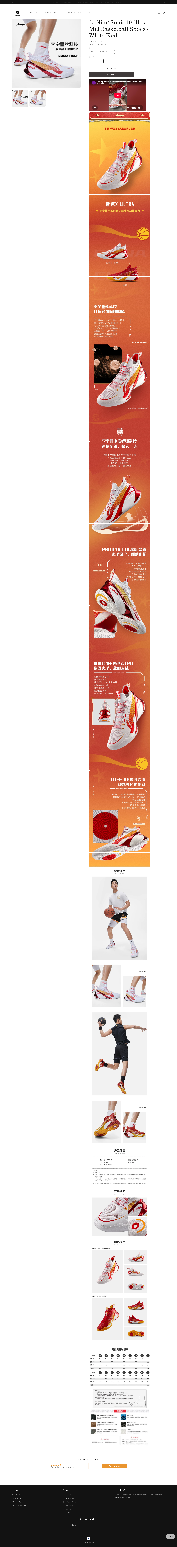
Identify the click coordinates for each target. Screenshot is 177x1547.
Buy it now (111, 74)
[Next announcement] (164, 2)
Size (90, 48)
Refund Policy (16, 1495)
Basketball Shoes (69, 1495)
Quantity (92, 57)
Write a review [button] (115, 1466)
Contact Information (19, 1505)
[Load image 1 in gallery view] (20, 98)
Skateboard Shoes (69, 1502)
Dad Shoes (67, 1509)
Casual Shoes (68, 1513)
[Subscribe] (104, 1525)
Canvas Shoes (68, 1505)
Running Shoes (68, 1498)
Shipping (92, 44)
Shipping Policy (17, 1498)
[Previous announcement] (12, 2)
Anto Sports (91, 1542)
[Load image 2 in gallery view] (37, 98)
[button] (30, 12)
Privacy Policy (17, 1502)
